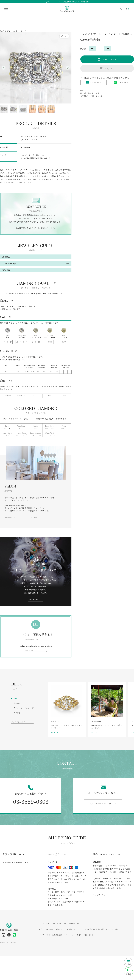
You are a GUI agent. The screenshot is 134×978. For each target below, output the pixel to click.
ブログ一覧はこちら (18, 722)
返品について (85, 90)
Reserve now (28, 650)
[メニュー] (4, 9)
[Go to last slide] (3, 68)
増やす (108, 48)
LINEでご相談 (123, 82)
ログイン (67, 935)
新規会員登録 (57, 935)
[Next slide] (68, 68)
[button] (4, 109)
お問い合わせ (88, 935)
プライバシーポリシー (113, 929)
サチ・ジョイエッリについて (56, 923)
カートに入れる (110, 59)
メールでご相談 (95, 82)
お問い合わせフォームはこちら (103, 803)
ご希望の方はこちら (31, 639)
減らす (92, 48)
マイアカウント (44, 935)
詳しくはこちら (99, 894)
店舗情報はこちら (10, 517)
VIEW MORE (33, 599)
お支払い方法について (75, 929)
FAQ (78, 923)
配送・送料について (46, 929)
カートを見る (77, 935)
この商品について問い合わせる (91, 96)
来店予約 (33, 517)
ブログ (41, 923)
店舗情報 (72, 923)
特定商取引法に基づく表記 (89, 93)
